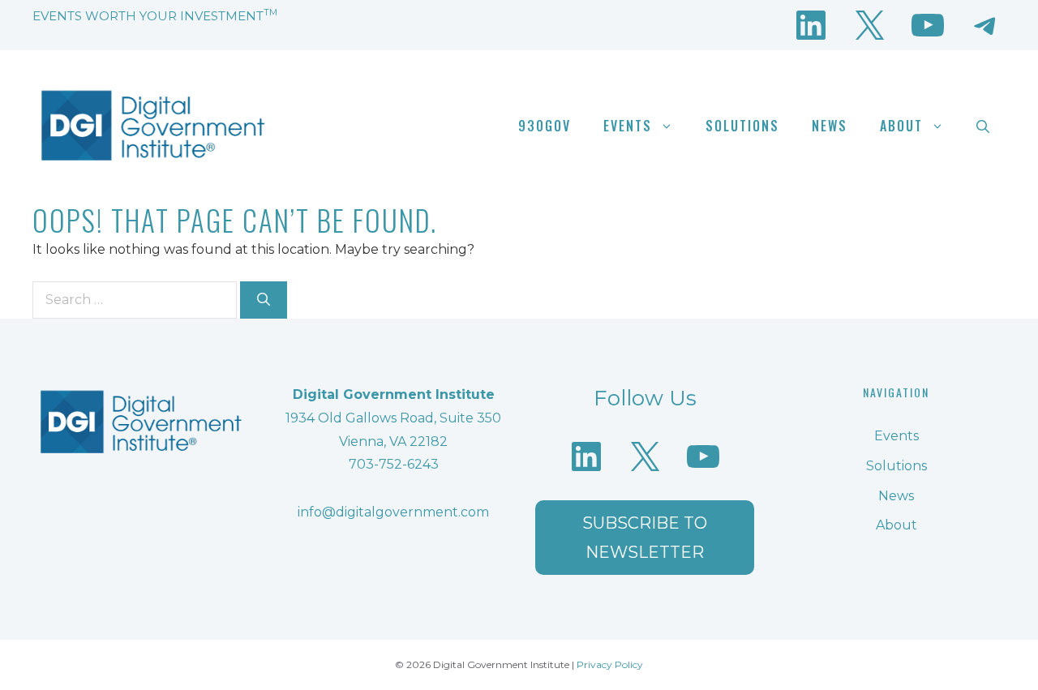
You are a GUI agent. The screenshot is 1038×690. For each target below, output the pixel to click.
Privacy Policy (610, 664)
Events (627, 125)
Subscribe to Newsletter (644, 537)
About (901, 125)
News (829, 125)
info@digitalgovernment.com (393, 512)
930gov (544, 125)
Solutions (742, 125)
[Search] (263, 300)
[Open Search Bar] (983, 126)
